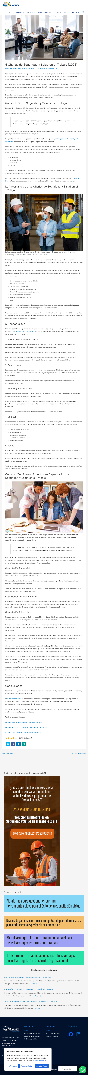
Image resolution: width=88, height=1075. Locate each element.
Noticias (9, 68)
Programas (57, 12)
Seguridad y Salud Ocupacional (23, 68)
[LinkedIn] (78, 1034)
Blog (65, 12)
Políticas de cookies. (40, 1061)
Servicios (19, 12)
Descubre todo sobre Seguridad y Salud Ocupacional (23, 722)
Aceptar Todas (41, 1066)
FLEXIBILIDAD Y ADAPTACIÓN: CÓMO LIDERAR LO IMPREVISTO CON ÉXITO (30, 1001)
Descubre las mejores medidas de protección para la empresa (26, 727)
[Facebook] (70, 1034)
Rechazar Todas (27, 1066)
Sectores (30, 12)
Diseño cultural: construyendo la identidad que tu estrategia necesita (27, 977)
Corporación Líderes (14, 699)
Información (13, 1066)
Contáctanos (74, 12)
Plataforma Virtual (44, 12)
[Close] (49, 1050)
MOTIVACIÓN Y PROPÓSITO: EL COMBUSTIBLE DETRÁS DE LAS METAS (29, 989)
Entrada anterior (8, 753)
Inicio (11, 12)
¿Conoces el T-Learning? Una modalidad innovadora (23, 732)
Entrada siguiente (79, 753)
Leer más (34, 984)
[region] (28, 1059)
